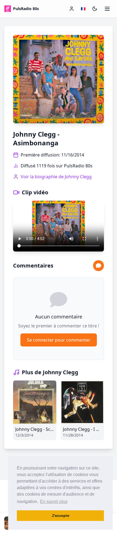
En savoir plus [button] (53, 501)
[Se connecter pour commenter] (98, 265)
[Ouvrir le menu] (107, 8)
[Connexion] (71, 9)
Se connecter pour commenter (58, 340)
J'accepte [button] (60, 515)
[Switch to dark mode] (95, 9)
